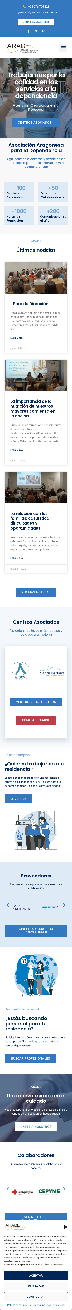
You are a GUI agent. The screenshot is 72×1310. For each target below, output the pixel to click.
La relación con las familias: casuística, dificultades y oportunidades (30, 521)
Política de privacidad (40, 1305)
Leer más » (16, 338)
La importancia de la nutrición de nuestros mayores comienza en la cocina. (32, 408)
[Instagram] (43, 31)
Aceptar (36, 1275)
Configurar (36, 1297)
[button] (66, 1227)
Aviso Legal (59, 1305)
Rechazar (36, 1286)
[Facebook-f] (28, 31)
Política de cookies (17, 1305)
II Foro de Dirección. (29, 303)
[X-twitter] (36, 31)
